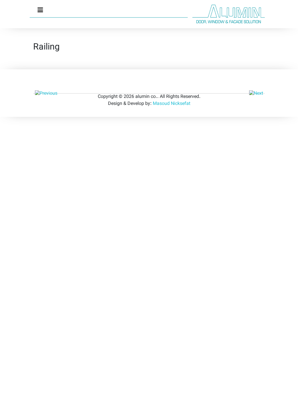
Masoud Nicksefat (171, 104)
